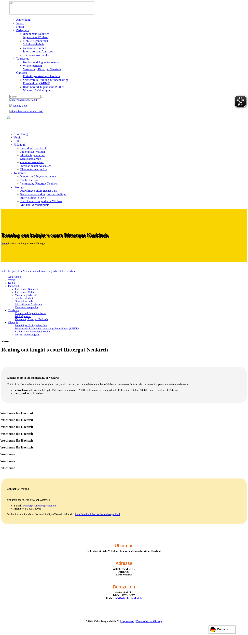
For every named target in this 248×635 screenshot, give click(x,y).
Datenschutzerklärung (149, 621)
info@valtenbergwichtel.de (128, 598)
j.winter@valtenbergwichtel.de (39, 505)
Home (4, 243)
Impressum (127, 621)
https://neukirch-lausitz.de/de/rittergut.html (97, 514)
